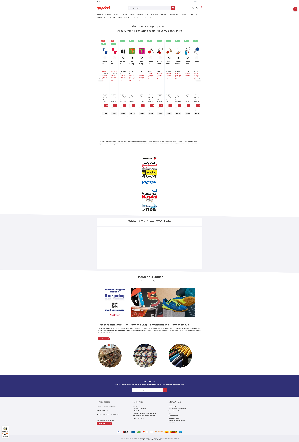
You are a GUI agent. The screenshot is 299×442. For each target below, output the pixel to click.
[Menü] (8, 427)
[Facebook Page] (97, 1)
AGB (169, 413)
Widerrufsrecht (173, 415)
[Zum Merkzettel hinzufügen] (105, 57)
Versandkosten (145, 438)
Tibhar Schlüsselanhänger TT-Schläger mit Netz (197, 63)
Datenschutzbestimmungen (176, 420)
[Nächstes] (198, 78)
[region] (149, 78)
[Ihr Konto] (197, 8)
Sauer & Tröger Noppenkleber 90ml (123, 63)
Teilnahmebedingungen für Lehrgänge (144, 415)
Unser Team (172, 406)
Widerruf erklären (173, 418)
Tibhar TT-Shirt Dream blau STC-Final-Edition (105, 63)
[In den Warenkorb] (124, 105)
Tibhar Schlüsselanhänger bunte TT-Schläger (178, 63)
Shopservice (138, 402)
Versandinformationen (175, 411)
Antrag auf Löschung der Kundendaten (144, 413)
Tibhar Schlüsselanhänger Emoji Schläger (169, 63)
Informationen (174, 402)
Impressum (171, 423)
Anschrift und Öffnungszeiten (177, 408)
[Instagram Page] (100, 1)
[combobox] (149, 8)
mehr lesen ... (103, 339)
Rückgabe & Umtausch (139, 408)
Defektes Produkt (138, 411)
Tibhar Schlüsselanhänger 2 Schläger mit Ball (160, 63)
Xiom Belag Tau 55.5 (141, 63)
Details (105, 113)
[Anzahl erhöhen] (103, 109)
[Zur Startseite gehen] (104, 7)
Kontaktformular (110, 420)
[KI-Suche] (295, 9)
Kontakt (135, 406)
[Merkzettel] (193, 8)
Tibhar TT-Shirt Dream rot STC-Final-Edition (114, 63)
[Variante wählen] (106, 105)
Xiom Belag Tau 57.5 (131, 63)
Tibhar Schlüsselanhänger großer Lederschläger (151, 63)
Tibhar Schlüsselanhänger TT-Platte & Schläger (187, 63)
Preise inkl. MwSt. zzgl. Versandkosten (104, 78)
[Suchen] (173, 8)
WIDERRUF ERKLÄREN (104, 423)
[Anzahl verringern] (103, 105)
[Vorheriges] (100, 78)
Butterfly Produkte (138, 418)
